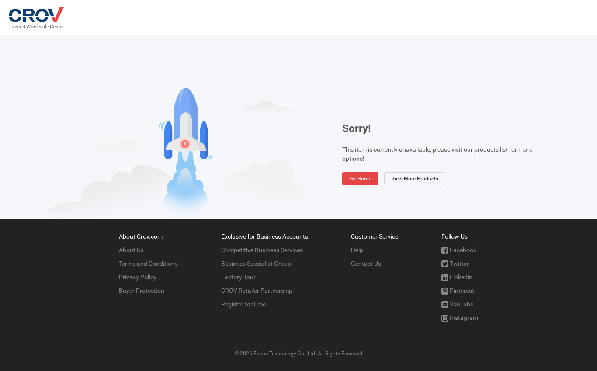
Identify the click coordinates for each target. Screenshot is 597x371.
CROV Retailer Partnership (256, 290)
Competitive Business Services (262, 249)
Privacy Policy (137, 277)
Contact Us (366, 263)
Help (357, 249)
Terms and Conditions (148, 263)
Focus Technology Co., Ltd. (284, 353)
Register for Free (243, 304)
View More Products (414, 179)
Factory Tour (238, 277)
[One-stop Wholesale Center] (36, 17)
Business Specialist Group (256, 263)
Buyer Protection (141, 290)
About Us (131, 249)
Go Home (360, 179)
